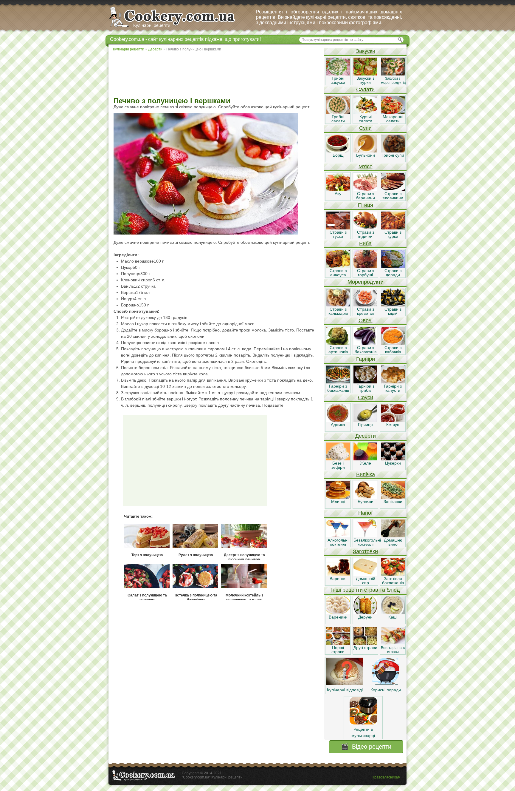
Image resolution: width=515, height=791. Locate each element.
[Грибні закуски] (338, 74)
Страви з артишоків (338, 349)
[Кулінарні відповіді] (344, 683)
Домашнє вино (393, 542)
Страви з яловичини (392, 195)
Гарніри (365, 359)
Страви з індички (365, 234)
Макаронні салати (393, 118)
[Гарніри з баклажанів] (338, 382)
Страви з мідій (392, 311)
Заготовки (365, 551)
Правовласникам (386, 777)
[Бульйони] (365, 151)
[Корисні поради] (385, 683)
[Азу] (338, 189)
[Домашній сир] (365, 574)
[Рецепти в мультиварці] (363, 723)
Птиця (365, 205)
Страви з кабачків (392, 349)
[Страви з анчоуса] (338, 266)
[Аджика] (338, 420)
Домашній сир (365, 580)
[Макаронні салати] (393, 112)
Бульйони (365, 155)
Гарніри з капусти (393, 388)
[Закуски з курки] (365, 74)
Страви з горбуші (365, 272)
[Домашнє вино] (393, 535)
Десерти (365, 436)
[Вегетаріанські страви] (393, 643)
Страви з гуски (338, 234)
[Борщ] (338, 151)
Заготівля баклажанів (393, 580)
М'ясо (366, 166)
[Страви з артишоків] (338, 343)
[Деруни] (365, 612)
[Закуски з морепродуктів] (393, 74)
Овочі (366, 320)
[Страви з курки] (393, 228)
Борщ (338, 155)
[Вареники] (338, 612)
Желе (365, 463)
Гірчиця (365, 424)
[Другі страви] (365, 643)
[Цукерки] (393, 459)
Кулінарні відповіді (345, 689)
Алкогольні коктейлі (338, 542)
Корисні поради (385, 689)
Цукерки (393, 463)
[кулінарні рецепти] (177, 28)
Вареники (338, 617)
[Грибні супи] (393, 151)
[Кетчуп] (393, 420)
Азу (338, 193)
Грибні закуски (338, 80)
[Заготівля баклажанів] (393, 574)
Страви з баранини (365, 195)
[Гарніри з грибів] (365, 382)
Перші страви (338, 649)
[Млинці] (338, 497)
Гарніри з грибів (365, 388)
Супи (365, 128)
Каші (392, 617)
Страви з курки (392, 234)
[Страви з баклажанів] (365, 343)
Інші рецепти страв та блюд (365, 590)
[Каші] (393, 612)
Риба (365, 243)
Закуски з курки (365, 80)
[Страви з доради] (393, 266)
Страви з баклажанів (365, 349)
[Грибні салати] (338, 112)
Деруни (365, 617)
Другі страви (365, 647)
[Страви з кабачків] (393, 343)
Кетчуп (392, 424)
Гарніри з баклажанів (338, 388)
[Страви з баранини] (365, 189)
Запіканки (393, 501)
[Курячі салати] (365, 112)
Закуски (365, 51)
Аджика (338, 424)
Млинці (338, 501)
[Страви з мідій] (393, 305)
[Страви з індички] (365, 228)
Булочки (365, 501)
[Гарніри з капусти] (393, 382)
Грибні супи (392, 155)
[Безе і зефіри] (338, 459)
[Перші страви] (338, 643)
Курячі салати (365, 118)
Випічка (365, 474)
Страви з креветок (365, 311)
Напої (365, 513)
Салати (365, 89)
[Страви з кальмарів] (338, 305)
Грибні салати (338, 118)
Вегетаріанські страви (393, 650)
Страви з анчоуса (338, 272)
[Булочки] (365, 497)
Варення (338, 578)
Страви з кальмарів (338, 311)
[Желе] (365, 459)
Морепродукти (366, 282)
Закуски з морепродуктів (393, 80)
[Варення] (338, 574)
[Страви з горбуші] (365, 266)
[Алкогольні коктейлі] (338, 535)
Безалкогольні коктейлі (367, 542)
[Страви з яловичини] (393, 189)
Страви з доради (392, 272)
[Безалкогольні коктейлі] (365, 535)
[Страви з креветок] (365, 305)
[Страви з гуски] (338, 228)
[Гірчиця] (365, 420)
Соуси (365, 397)
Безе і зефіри (338, 465)
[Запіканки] (393, 497)
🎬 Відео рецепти (366, 746)
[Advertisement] (216, 74)
